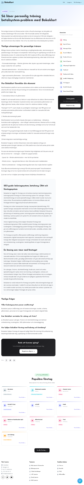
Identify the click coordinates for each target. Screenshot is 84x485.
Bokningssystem (35, 468)
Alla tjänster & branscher (37, 465)
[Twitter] (10, 360)
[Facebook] (6, 360)
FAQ (60, 471)
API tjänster (34, 474)
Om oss (61, 465)
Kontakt (61, 468)
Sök (64, 2)
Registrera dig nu (27, 351)
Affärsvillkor (62, 474)
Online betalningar (36, 471)
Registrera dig (70, 105)
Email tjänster (34, 477)
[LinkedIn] (14, 360)
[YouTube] (11, 477)
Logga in (69, 2)
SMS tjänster (34, 480)
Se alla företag (41, 450)
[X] (7, 477)
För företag (77, 2)
